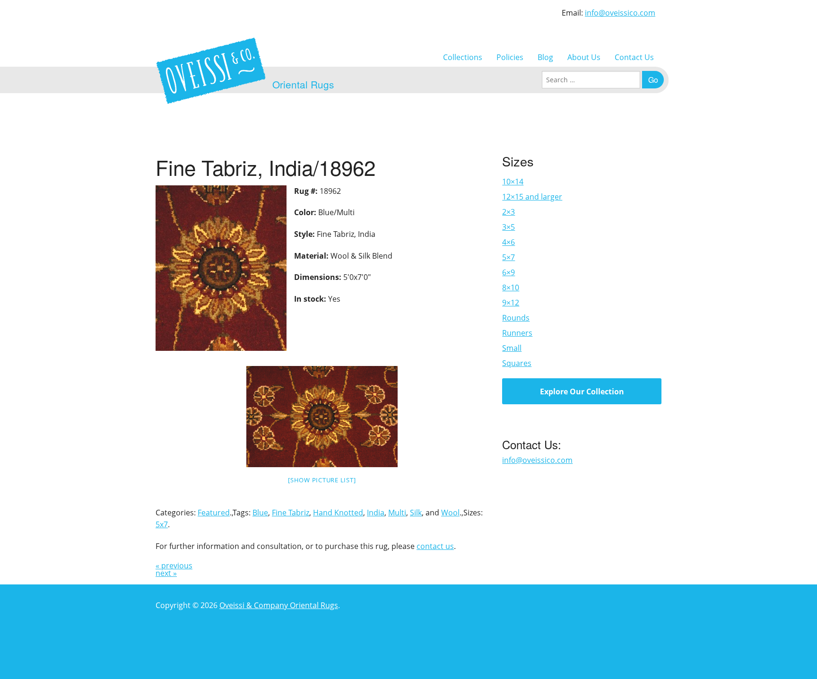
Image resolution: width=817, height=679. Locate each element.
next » (166, 573)
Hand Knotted (338, 512)
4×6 (508, 242)
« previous (174, 565)
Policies (509, 57)
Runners (517, 333)
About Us (583, 57)
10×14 (512, 181)
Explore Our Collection (582, 391)
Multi (397, 512)
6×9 (508, 272)
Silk (416, 512)
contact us (435, 546)
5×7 (508, 257)
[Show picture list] (322, 480)
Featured (214, 512)
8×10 (510, 287)
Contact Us (634, 57)
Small (511, 348)
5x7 (162, 524)
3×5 (508, 227)
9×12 (510, 302)
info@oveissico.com (620, 13)
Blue (260, 512)
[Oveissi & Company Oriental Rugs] (211, 70)
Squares (516, 363)
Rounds (516, 318)
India (375, 512)
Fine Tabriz (290, 512)
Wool (450, 512)
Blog (545, 57)
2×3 (508, 212)
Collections (462, 57)
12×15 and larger (532, 197)
